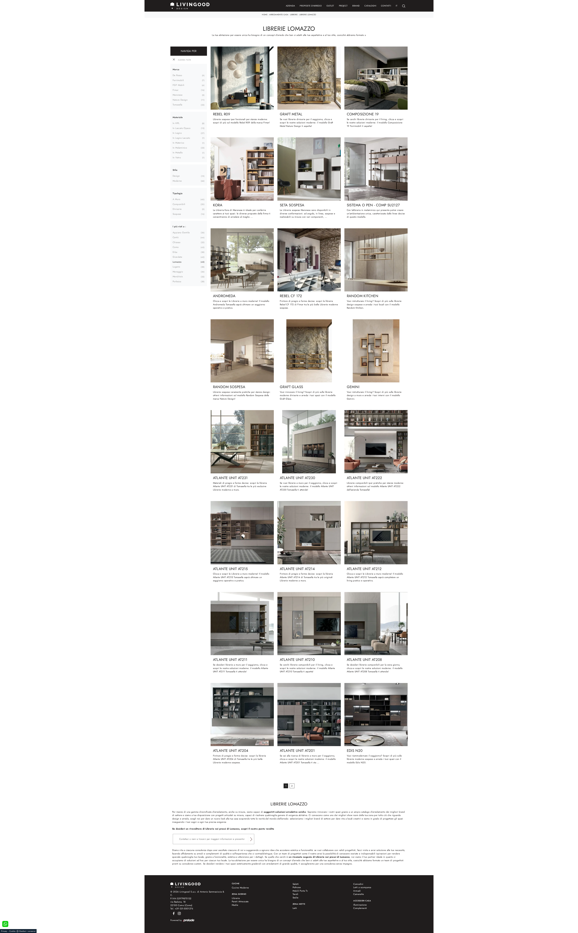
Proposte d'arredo (311, 5)
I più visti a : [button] (179, 226)
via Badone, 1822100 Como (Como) (181, 903)
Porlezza (177, 281)
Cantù (176, 237)
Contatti (386, 5)
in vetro (177, 157)
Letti (295, 908)
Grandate (177, 257)
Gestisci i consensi (27, 931)
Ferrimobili (178, 80)
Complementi (360, 908)
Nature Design (180, 100)
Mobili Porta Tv (300, 890)
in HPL (176, 123)
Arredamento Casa (278, 14)
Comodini (358, 884)
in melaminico (180, 147)
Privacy (4, 931)
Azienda (290, 5)
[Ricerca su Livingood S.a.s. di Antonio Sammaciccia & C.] (404, 6)
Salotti (296, 884)
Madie (235, 905)
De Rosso (177, 75)
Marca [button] (176, 69)
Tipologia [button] (178, 193)
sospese (177, 214)
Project (343, 5)
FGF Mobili (178, 85)
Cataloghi (370, 5)
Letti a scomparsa (362, 887)
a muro (176, 199)
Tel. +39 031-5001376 (181, 908)
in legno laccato (181, 138)
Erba (175, 252)
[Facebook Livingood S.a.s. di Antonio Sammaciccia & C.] (173, 913)
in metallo (178, 152)
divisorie (177, 209)
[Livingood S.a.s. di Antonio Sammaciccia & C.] (185, 885)
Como (176, 247)
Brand (356, 5)
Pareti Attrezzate (240, 901)
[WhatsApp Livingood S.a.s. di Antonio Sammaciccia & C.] (5, 924)
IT (396, 5)
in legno (177, 133)
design (176, 176)
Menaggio (178, 271)
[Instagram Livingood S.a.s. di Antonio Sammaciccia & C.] (178, 913)
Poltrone (297, 887)
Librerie (294, 14)
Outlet (330, 5)
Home (264, 14)
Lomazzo (177, 262)
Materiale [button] (178, 117)
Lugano (176, 266)
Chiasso (176, 242)
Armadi (357, 890)
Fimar (175, 90)
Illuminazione (360, 904)
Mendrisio (178, 276)
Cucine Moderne (240, 887)
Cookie (12, 931)
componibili (179, 204)
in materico (178, 142)
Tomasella (177, 104)
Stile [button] (175, 170)
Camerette (358, 894)
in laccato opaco (181, 128)
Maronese (177, 95)
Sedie (295, 897)
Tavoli (295, 894)
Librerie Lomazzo (307, 14)
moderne (177, 181)
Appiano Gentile (181, 232)
